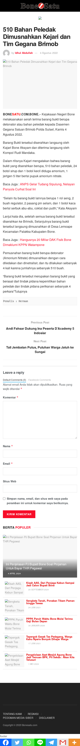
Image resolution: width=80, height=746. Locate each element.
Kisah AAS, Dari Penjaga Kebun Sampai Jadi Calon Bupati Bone (50, 584)
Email (8, 463)
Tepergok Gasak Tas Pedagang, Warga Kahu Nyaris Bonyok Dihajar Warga (49, 638)
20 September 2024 (38, 589)
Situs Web (9, 481)
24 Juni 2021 (34, 607)
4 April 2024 (14, 573)
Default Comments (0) (14, 379)
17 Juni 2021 (34, 643)
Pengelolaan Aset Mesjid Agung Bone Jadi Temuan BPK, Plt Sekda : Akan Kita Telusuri (50, 657)
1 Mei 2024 (33, 664)
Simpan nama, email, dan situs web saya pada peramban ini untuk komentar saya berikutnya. (38, 501)
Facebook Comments (39, 379)
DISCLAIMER (47, 718)
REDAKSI (33, 714)
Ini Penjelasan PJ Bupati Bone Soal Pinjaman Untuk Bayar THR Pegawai (36, 566)
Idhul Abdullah (24, 53)
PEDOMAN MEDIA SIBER (18, 718)
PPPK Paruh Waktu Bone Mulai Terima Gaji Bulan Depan (49, 620)
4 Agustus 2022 (49, 53)
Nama (8, 446)
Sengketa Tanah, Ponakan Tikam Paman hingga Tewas (50, 602)
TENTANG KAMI (12, 714)
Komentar (10, 397)
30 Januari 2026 (36, 625)
